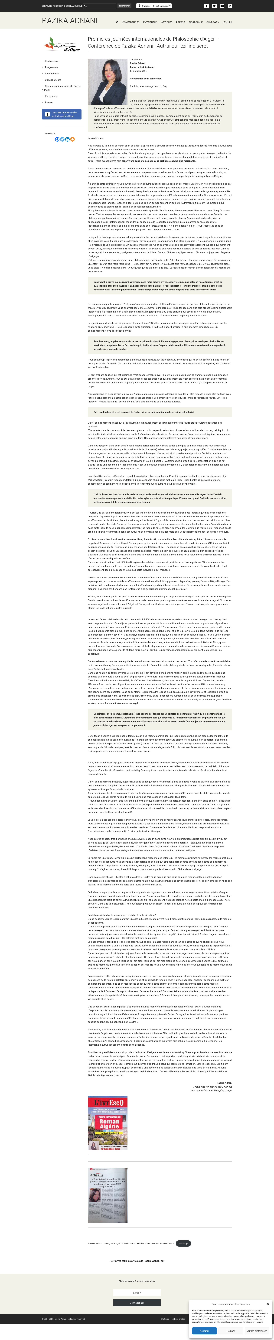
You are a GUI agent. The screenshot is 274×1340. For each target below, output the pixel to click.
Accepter (204, 1331)
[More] (72, 139)
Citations (165, 1318)
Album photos (179, 1318)
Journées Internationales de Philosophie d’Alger (64, 114)
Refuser (231, 1331)
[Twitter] (62, 139)
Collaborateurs (53, 79)
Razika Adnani (69, 20)
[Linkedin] (67, 139)
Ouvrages (212, 22)
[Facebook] (57, 139)
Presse (180, 22)
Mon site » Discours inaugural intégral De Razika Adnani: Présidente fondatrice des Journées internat (131, 1243)
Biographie (196, 22)
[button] (267, 1304)
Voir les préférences (257, 1331)
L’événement (52, 61)
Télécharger (183, 1243)
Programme (51, 67)
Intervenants (52, 73)
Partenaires (51, 96)
